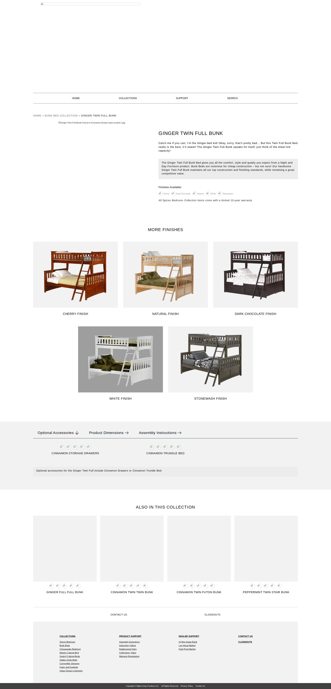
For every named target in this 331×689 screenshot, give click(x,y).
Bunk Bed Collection (61, 115)
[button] (35, 160)
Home (37, 115)
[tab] (58, 432)
